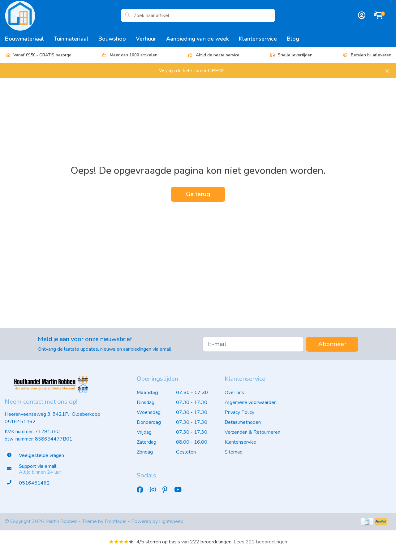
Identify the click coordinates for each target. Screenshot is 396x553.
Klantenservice (258, 38)
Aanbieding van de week (197, 38)
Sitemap (234, 452)
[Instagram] (155, 490)
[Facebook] (142, 490)
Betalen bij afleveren (371, 55)
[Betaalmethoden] (367, 521)
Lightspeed (171, 521)
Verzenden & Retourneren (252, 432)
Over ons (234, 392)
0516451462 (20, 421)
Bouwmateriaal (24, 38)
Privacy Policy (239, 412)
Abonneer (332, 344)
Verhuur (146, 38)
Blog (293, 38)
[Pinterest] (167, 490)
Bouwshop (112, 38)
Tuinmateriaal (71, 38)
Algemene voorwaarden (251, 402)
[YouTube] (180, 490)
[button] (360, 15)
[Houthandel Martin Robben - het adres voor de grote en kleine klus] (63, 15)
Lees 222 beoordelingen (260, 541)
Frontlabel (116, 521)
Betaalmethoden (243, 422)
